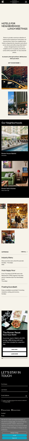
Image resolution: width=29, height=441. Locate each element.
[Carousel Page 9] (16, 358)
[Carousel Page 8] (14, 358)
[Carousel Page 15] (26, 358)
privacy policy (12, 421)
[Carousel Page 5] (9, 358)
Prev (21, 197)
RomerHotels (6, 410)
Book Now (14, 349)
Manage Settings (14, 432)
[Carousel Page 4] (7, 358)
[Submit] (26, 396)
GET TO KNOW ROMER (13, 63)
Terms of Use (11, 400)
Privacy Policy (7, 401)
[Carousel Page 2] (4, 358)
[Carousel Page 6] (11, 358)
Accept (14, 435)
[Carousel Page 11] (19, 358)
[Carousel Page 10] (18, 358)
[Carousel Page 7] (12, 358)
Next (27, 197)
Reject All (14, 438)
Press (2, 415)
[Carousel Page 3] (5, 358)
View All (23, 251)
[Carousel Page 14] (25, 358)
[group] (14, 334)
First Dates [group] (20, 28)
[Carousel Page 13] (23, 358)
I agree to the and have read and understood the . (15, 401)
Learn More (14, 354)
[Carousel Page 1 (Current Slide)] (2, 358)
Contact (3, 413)
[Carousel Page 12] (21, 358)
